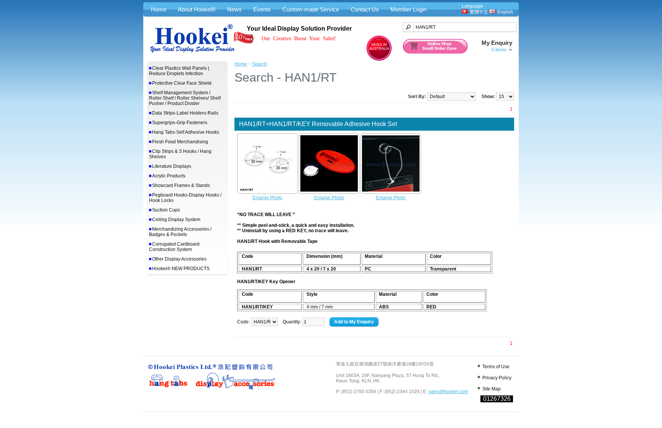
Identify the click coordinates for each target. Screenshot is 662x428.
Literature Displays (171, 166)
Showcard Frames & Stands (181, 185)
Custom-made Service (310, 9)
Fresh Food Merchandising (180, 141)
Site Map (491, 389)
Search (259, 64)
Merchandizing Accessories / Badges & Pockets (180, 231)
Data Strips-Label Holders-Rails (185, 113)
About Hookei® (197, 9)
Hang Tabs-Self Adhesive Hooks (185, 132)
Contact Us (365, 9)
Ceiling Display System (176, 219)
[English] (492, 11)
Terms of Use (496, 366)
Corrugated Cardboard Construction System (174, 246)
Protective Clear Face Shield (181, 83)
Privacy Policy (496, 377)
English (505, 12)
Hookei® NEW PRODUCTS (181, 268)
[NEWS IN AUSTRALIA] (379, 59)
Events (262, 9)
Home (158, 9)
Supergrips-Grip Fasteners (179, 122)
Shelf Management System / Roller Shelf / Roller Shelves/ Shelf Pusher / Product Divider (185, 98)
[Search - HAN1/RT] (267, 192)
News (234, 9)
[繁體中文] (465, 11)
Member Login (408, 9)
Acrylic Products (168, 176)
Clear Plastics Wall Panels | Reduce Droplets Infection (179, 71)
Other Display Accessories (179, 259)
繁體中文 (479, 12)
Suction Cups (166, 210)
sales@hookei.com (448, 391)
